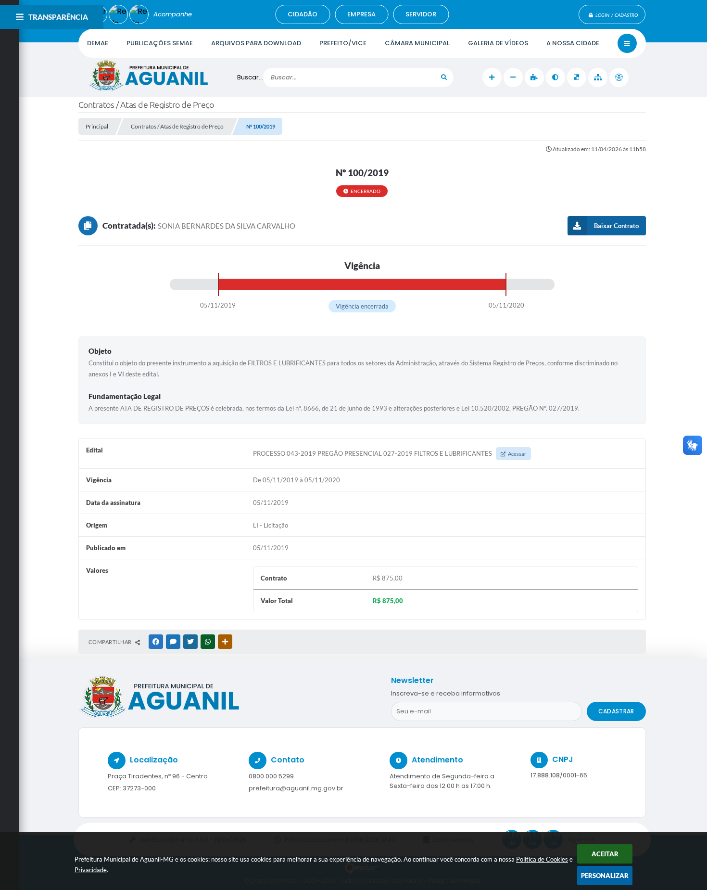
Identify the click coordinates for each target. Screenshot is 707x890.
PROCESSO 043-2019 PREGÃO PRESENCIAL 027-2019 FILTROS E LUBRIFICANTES (389, 453)
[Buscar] (444, 77)
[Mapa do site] (597, 77)
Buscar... (250, 77)
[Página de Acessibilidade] (619, 77)
